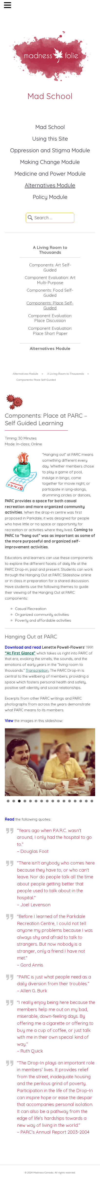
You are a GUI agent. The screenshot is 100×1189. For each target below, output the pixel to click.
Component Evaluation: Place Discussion (50, 318)
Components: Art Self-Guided (50, 267)
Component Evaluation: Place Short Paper (50, 331)
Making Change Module (50, 161)
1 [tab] (8, 801)
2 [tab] (13, 801)
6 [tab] (36, 801)
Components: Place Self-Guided (50, 305)
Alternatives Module (50, 185)
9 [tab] (52, 801)
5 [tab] (30, 801)
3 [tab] (19, 801)
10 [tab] (58, 801)
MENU (19, 6)
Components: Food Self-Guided (50, 293)
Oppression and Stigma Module (50, 150)
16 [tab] (92, 801)
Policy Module (50, 196)
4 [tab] (25, 801)
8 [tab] (47, 801)
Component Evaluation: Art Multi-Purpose (50, 280)
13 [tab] (75, 801)
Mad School (50, 126)
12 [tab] (69, 801)
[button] (8, 5)
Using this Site (50, 138)
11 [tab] (64, 801)
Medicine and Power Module (50, 173)
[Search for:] (50, 218)
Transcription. (37, 670)
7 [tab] (41, 801)
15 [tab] (86, 801)
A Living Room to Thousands (50, 250)
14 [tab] (80, 801)
